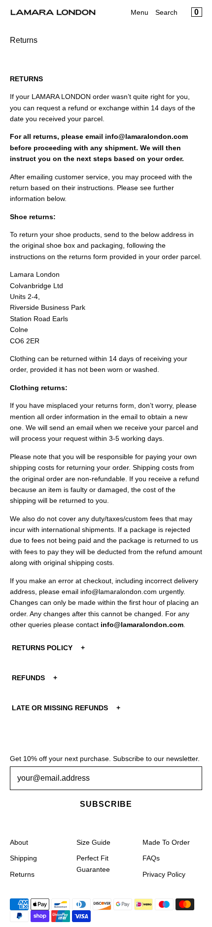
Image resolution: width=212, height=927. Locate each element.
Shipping (23, 858)
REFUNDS (28, 678)
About (19, 842)
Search (166, 12)
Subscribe (106, 804)
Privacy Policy (163, 874)
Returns (22, 874)
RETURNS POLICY (42, 648)
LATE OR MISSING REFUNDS (60, 708)
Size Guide (93, 842)
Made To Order (166, 842)
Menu (139, 12)
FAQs (151, 858)
